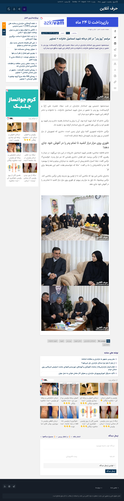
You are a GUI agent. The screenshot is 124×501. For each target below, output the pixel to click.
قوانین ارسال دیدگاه (106, 465)
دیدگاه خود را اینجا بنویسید (105, 446)
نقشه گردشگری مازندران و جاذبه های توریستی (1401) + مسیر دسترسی (22, 24)
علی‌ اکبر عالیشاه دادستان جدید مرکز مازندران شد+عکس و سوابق (23, 44)
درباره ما (98, 488)
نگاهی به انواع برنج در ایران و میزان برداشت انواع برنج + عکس (23, 31)
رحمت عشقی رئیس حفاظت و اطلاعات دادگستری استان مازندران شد (22, 64)
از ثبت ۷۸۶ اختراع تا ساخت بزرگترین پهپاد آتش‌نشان (23, 37)
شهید (61, 341)
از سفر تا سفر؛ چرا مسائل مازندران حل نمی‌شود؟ (98, 363)
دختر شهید (77, 341)
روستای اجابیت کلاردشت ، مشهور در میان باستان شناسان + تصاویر (23, 71)
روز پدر (69, 341)
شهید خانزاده (53, 341)
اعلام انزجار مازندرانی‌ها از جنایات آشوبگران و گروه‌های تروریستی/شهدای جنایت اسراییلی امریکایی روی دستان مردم (79, 368)
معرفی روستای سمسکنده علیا (25, 49)
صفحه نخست (104, 29)
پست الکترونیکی (71, 456)
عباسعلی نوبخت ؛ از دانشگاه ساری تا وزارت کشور (23, 58)
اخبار (98, 29)
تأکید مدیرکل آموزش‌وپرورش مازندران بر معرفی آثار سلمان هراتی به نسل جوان (87, 373)
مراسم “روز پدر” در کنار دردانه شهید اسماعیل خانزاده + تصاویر (80, 39)
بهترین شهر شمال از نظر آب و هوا (23, 53)
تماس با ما (114, 488)
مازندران (106, 344)
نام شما (112, 456)
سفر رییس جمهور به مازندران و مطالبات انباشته (98, 359)
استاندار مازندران (89, 341)
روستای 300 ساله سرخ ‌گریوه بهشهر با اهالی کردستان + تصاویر (22, 77)
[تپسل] (41, 18)
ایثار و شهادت (92, 29)
